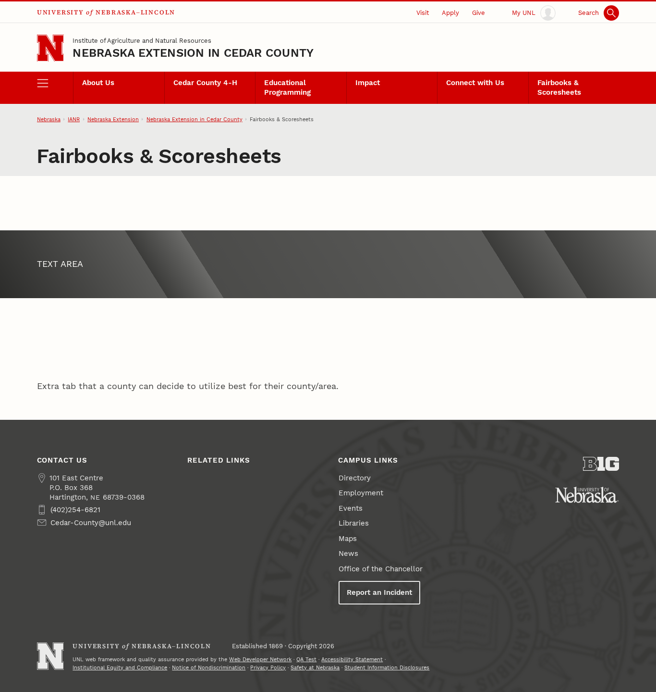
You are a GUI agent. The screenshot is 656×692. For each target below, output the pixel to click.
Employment (361, 493)
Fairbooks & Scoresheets (559, 87)
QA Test (306, 659)
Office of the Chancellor (381, 569)
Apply (450, 12)
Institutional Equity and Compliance (120, 667)
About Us (98, 82)
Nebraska (49, 119)
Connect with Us (475, 82)
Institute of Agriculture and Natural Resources (142, 40)
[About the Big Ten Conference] (601, 463)
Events (351, 508)
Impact (367, 82)
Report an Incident (379, 592)
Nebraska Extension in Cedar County (193, 53)
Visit (422, 12)
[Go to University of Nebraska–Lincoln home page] (50, 48)
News (348, 553)
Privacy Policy (268, 667)
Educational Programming (287, 87)
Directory (355, 478)
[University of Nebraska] (587, 495)
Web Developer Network (260, 659)
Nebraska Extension (113, 119)
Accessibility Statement (352, 659)
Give (478, 12)
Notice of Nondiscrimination (208, 667)
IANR (74, 119)
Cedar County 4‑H (205, 82)
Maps (348, 538)
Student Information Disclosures (386, 667)
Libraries (354, 523)
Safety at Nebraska (315, 667)
